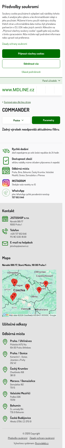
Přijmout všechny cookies (31, 53)
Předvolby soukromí (17, 437)
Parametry (48, 120)
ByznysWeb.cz (42, 443)
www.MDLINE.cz (18, 90)
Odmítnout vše (31, 63)
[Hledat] (41, 89)
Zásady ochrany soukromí (42, 437)
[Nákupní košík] (50, 89)
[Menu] (58, 89)
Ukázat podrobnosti (31, 71)
